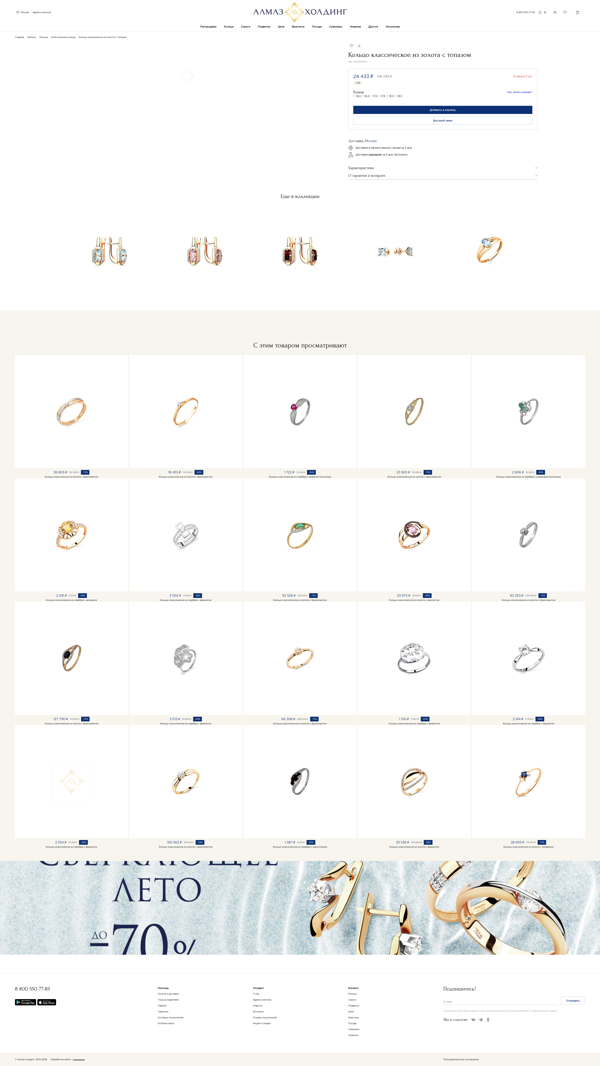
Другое (373, 26)
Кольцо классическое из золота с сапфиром (528, 847)
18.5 (399, 96)
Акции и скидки (262, 1023)
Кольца (228, 26)
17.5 (383, 96)
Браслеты (298, 26)
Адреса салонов (42, 12)
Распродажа (208, 26)
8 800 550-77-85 (525, 12)
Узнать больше (159, 1032)
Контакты (258, 1011)
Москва (25, 12)
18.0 (391, 96)
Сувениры (335, 26)
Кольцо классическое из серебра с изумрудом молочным (528, 477)
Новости (257, 1005)
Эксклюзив (393, 26)
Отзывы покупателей (265, 1017)
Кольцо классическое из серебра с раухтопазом (300, 847)
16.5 (367, 96)
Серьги (245, 26)
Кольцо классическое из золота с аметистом (414, 600)
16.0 (358, 96)
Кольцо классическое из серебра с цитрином (71, 600)
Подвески (264, 26)
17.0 (375, 96)
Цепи (281, 26)
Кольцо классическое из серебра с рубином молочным (300, 477)
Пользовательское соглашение (461, 1059)
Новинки (355, 26)
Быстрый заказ (442, 120)
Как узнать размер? (519, 92)
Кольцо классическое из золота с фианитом (414, 847)
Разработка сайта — (62, 1059)
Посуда (317, 26)
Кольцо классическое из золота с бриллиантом (71, 477)
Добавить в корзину (443, 109)
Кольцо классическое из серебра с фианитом (185, 600)
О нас (256, 994)
